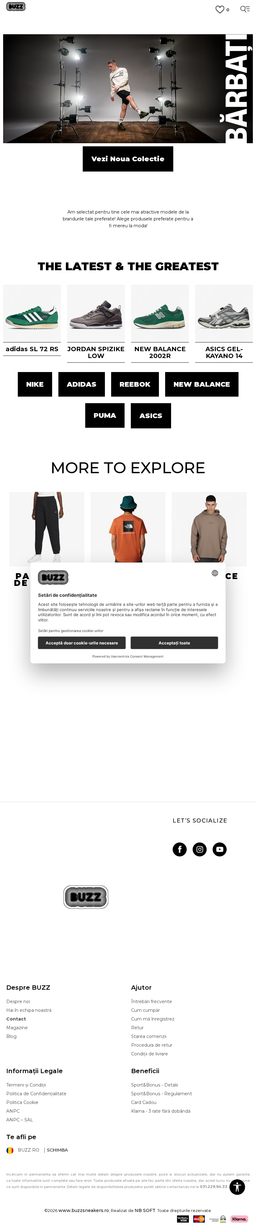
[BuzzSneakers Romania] (16, 9)
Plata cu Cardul (128, 23)
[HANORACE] (209, 529)
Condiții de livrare (149, 1054)
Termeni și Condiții (26, 1085)
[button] (237, 1187)
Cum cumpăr (145, 1010)
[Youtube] (220, 849)
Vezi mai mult (128, 46)
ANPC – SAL (19, 1120)
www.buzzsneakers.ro (83, 1210)
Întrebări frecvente (151, 1001)
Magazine (17, 1027)
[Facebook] (180, 849)
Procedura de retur (151, 1045)
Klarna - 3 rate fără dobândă (160, 1111)
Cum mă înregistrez (153, 1019)
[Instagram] (200, 849)
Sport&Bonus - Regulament (161, 1093)
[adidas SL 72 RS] (32, 313)
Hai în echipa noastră (29, 1010)
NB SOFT (145, 1210)
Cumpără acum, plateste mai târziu (128, 34)
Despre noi (18, 1001)
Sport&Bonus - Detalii (154, 1085)
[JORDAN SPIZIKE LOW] (96, 313)
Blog (11, 1036)
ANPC (13, 1111)
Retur (137, 1027)
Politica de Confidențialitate (36, 1093)
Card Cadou (143, 1102)
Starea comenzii (148, 1036)
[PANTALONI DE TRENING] (46, 529)
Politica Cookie (22, 1102)
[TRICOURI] (128, 529)
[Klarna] (239, 1219)
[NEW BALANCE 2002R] (160, 313)
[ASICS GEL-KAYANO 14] (224, 313)
